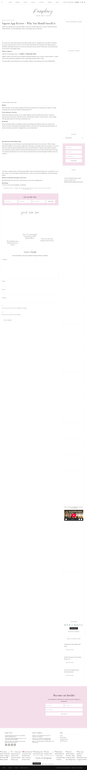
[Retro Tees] (73, 369)
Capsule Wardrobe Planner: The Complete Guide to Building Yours (15, 736)
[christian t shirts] (73, 287)
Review (3, 20)
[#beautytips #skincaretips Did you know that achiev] (77, 625)
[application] (73, 515)
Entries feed (63, 737)
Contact (10, 767)
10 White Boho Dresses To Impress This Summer (41, 736)
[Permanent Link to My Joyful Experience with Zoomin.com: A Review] (13, 239)
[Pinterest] (80, 0)
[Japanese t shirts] (73, 304)
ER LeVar (34, 738)
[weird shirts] (73, 336)
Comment (4, 259)
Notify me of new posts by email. (11, 314)
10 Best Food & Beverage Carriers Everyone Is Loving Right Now (41, 739)
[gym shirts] (73, 385)
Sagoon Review (47, 188)
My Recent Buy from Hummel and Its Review (47, 239)
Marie (33, 741)
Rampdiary (43, 12)
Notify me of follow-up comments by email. (14, 308)
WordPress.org (63, 740)
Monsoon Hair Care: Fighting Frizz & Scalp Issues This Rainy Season (15, 742)
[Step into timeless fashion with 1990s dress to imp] (80, 625)
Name (4, 281)
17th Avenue (79, 767)
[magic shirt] (73, 500)
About (16, 767)
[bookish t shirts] (73, 320)
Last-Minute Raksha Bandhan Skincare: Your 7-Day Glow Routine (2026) (15, 739)
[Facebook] (76, 0)
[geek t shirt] (73, 483)
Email (4, 289)
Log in (61, 735)
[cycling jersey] (73, 353)
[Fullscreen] (81, 519)
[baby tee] (73, 402)
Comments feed (63, 739)
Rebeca (34, 735)
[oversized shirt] (73, 467)
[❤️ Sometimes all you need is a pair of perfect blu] (70, 625)
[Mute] (79, 519)
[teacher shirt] (73, 434)
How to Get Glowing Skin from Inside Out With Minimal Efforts (30, 236)
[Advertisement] (73, 107)
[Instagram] (82, 0)
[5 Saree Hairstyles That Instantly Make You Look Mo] (75, 625)
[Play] (66, 519)
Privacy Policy (24, 767)
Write (4, 767)
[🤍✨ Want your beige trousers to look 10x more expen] (68, 625)
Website (4, 297)
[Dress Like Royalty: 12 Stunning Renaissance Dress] (82, 625)
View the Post (70, 649)
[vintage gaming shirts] (73, 418)
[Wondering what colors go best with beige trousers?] (72, 625)
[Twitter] (78, 0)
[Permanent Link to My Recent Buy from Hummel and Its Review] (47, 236)
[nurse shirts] (73, 451)
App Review (21, 188)
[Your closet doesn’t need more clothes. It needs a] (65, 625)
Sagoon (40, 188)
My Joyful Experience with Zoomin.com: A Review (13, 243)
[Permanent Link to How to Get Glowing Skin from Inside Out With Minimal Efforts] (30, 232)
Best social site (29, 188)
